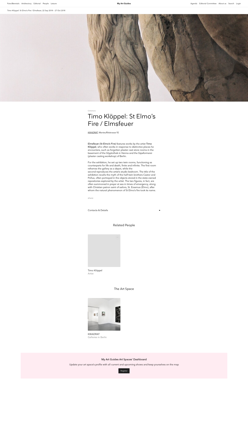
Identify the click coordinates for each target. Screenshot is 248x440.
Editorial (37, 3)
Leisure (54, 3)
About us (222, 3)
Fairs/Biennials (13, 3)
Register (124, 371)
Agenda (194, 3)
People (46, 3)
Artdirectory (26, 3)
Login (238, 3)
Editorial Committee (207, 3)
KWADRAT (93, 132)
